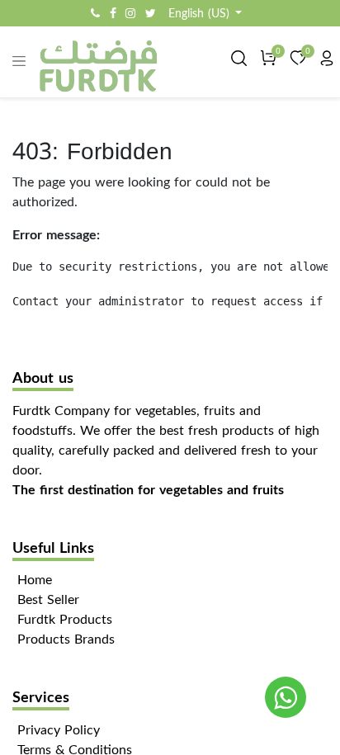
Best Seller (48, 599)
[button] (205, 13)
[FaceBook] (113, 13)
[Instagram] (130, 13)
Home (34, 579)
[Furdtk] (285, 697)
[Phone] (95, 13)
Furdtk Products (64, 619)
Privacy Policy (58, 730)
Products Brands (66, 639)
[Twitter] (150, 13)
